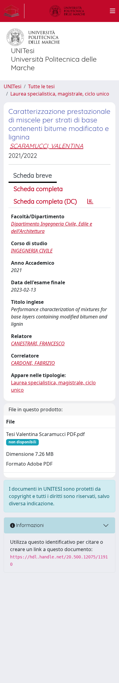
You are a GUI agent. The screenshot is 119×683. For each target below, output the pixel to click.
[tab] (90, 201)
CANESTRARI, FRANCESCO (38, 343)
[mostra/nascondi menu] (112, 11)
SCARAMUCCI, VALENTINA (46, 146)
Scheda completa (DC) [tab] (45, 201)
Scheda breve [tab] (32, 175)
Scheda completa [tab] (38, 189)
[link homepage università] (67, 11)
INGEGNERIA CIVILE (31, 250)
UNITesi (12, 86)
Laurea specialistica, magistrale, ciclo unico (59, 93)
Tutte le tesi (41, 86)
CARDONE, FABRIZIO (33, 363)
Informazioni (29, 525)
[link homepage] (14, 11)
